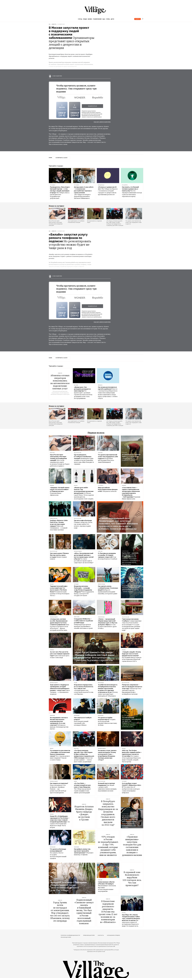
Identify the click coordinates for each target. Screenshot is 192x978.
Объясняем (124, 452)
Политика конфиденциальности (70, 935)
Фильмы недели (78, 551)
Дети (112, 19)
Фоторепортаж (78, 650)
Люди (85, 19)
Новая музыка (125, 551)
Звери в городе (101, 584)
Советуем (100, 551)
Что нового (52, 185)
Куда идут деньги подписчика (102, 121)
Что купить (100, 485)
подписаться (92, 106)
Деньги (51, 748)
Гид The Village (77, 452)
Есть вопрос (125, 185)
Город (80, 19)
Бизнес (90, 19)
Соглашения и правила (113, 935)
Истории (76, 385)
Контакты (101, 935)
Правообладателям (89, 935)
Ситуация (76, 584)
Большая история (103, 516)
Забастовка (76, 616)
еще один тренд (126, 715)
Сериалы (52, 485)
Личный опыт (101, 185)
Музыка (51, 584)
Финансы (100, 385)
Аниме (123, 583)
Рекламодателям (66, 937)
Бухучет (76, 485)
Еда (103, 19)
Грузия (75, 682)
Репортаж (52, 452)
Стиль (108, 19)
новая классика (53, 518)
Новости (54, 24)
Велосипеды (101, 682)
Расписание (76, 715)
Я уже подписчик (57, 75)
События (100, 879)
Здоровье (100, 452)
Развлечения (97, 19)
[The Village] (96, 11)
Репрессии (52, 715)
